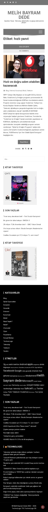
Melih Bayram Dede (24, 15)
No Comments (24, 51)
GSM (23, 371)
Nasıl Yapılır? (8, 321)
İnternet (12, 91)
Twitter (40, 388)
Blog (7, 91)
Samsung (15, 385)
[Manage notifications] (43, 507)
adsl (7, 364)
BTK (32, 367)
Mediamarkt (21, 376)
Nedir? (5, 325)
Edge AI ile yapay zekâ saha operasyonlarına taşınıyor (23, 492)
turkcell (29, 388)
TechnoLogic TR (18, 508)
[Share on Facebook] (23, 149)
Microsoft (27, 380)
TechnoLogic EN (30, 508)
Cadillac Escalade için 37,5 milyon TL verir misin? (21, 235)
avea (42, 364)
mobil (35, 381)
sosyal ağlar (22, 385)
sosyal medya (33, 385)
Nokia (39, 381)
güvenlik (28, 371)
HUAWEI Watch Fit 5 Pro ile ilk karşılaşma (18, 439)
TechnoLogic (8, 341)
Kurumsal (18, 91)
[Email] (31, 149)
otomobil (5, 385)
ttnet (22, 389)
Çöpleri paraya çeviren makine (14, 429)
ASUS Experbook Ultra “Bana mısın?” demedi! (19, 426)
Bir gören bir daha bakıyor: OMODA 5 (16, 220)
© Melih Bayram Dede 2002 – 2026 (24, 506)
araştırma (36, 364)
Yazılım (5, 351)
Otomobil (6, 328)
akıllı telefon (14, 364)
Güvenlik (6, 308)
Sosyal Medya (8, 338)
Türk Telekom (14, 392)
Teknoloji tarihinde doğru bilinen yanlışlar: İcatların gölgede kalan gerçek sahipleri (21, 453)
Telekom (30, 91)
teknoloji (16, 389)
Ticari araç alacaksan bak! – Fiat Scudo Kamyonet (21, 216)
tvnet (34, 389)
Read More (24, 142)
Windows (32, 392)
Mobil (24, 91)
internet (35, 371)
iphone (6, 376)
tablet (42, 385)
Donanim (6, 305)
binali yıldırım (15, 367)
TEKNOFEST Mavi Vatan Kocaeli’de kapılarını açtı (21, 469)
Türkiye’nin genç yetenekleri (13, 436)
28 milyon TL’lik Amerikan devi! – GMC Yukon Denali (22, 224)
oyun (9, 385)
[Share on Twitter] (25, 148)
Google (18, 370)
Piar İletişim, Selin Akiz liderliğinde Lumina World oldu (22, 483)
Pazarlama (7, 335)
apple (30, 364)
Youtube (6, 395)
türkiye (5, 392)
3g (4, 364)
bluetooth (28, 367)
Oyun (5, 331)
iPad (40, 371)
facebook (8, 370)
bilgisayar (6, 367)
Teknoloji (6, 345)
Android (23, 364)
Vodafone (24, 392)
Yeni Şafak (39, 392)
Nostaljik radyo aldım (11, 433)
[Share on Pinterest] (28, 149)
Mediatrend (31, 376)
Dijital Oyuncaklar (9, 302)
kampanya (13, 376)
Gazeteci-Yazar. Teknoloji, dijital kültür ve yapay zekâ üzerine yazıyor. (24, 21)
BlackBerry (22, 367)
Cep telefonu (38, 367)
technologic (8, 389)
